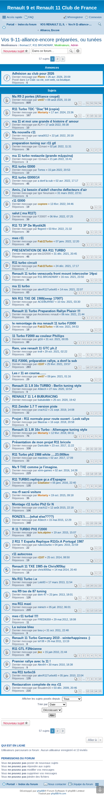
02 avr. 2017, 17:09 (62, 457)
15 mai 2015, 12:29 (60, 519)
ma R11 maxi (21, 604)
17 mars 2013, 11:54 (60, 582)
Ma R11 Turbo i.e (24, 579)
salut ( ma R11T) (24, 213)
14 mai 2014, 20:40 (65, 569)
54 (100, 103)
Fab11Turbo (45, 241)
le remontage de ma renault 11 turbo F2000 (44, 323)
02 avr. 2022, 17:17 (67, 180)
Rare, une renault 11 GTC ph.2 (34, 348)
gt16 (40, 339)
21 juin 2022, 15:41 (61, 159)
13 (87, 474)
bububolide (44, 399)
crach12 (42, 409)
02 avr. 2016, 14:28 (66, 470)
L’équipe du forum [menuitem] (82, 784)
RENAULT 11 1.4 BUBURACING (35, 396)
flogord (42, 228)
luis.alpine (44, 532)
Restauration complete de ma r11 (36, 684)
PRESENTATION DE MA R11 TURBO (39, 250)
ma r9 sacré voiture (26, 492)
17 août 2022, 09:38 (57, 124)
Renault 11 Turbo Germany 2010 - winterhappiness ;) (51, 638)
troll (40, 351)
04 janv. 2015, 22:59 (66, 544)
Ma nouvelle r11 (24, 132)
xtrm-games (45, 470)
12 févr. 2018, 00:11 (62, 432)
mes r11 (18, 238)
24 (100, 523)
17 (91, 367)
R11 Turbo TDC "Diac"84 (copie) (35, 109)
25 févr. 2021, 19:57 (58, 364)
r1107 (41, 364)
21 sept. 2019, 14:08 (62, 409)
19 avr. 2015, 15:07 (65, 532)
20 (87, 449)
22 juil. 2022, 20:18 (63, 135)
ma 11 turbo (21, 286)
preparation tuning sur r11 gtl (34, 143)
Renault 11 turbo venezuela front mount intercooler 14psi (54, 273)
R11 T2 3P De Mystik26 (29, 225)
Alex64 (42, 664)
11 (96, 116)
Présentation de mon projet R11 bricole (41, 442)
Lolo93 (41, 582)
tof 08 (41, 641)
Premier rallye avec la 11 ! (31, 661)
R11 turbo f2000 (23, 166)
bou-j (41, 630)
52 (91, 103)
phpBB (41, 790)
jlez (40, 652)
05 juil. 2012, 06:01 (60, 607)
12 (100, 116)
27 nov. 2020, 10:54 (60, 388)
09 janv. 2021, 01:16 (59, 376)
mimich (42, 607)
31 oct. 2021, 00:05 (57, 339)
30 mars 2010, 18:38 (61, 664)
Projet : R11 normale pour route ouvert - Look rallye (50, 419)
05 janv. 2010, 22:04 (71, 675)
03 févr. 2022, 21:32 (60, 228)
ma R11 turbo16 (23, 672)
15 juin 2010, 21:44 (56, 652)
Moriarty (43, 112)
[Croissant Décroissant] (52, 710)
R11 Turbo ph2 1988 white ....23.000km (40, 454)
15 (96, 474)
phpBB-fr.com (58, 793)
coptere (42, 203)
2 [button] (57, 58)
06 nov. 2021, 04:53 (67, 326)
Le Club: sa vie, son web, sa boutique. (48, 79)
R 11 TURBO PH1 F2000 (29, 529)
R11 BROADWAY (43, 45)
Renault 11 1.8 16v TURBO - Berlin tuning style (46, 385)
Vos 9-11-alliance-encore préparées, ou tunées (51, 39)
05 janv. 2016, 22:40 (64, 482)
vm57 (41, 99)
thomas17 (25, 45)
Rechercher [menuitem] (100, 25)
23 (100, 449)
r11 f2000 (18, 200)
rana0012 (43, 135)
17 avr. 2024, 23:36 (62, 112)
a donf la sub (45, 180)
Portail (10, 24)
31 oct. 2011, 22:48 (57, 630)
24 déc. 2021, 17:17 (67, 266)
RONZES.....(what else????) (33, 516)
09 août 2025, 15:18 (59, 99)
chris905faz (45, 569)
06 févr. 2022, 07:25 (61, 216)
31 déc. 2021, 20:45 (65, 253)
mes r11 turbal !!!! (25, 616)
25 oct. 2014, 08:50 (58, 557)
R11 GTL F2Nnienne (27, 649)
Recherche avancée (78, 51)
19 (100, 367)
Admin (74, 45)
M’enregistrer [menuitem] (75, 17)
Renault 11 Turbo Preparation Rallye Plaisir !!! (46, 311)
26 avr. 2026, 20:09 (59, 76)
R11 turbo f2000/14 (25, 177)
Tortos (41, 169)
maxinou (43, 457)
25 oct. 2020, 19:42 (64, 399)
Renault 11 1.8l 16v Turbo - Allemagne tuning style (49, 429)
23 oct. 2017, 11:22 (63, 445)
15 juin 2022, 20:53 (59, 169)
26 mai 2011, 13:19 (58, 641)
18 (96, 367)
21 (91, 449)
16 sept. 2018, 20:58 (62, 422)
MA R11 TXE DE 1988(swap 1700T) (37, 298)
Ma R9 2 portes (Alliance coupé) (35, 96)
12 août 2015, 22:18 (62, 507)
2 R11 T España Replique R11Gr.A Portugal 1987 (48, 541)
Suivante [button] (62, 59)
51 (87, 103)
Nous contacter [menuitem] (57, 784)
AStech (42, 388)
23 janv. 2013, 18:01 (61, 594)
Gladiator (44, 482)
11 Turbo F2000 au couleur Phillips (38, 336)
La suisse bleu (23, 627)
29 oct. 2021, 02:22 (56, 351)
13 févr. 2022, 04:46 (62, 203)
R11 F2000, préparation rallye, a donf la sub (44, 361)
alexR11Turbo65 (47, 289)
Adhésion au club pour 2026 (33, 73)
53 (96, 103)
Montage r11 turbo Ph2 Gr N (33, 504)
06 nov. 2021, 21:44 (72, 314)
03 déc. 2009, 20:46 (65, 687)
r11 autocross (22, 554)
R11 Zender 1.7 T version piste (34, 406)
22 (96, 449)
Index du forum (28, 784)
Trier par (42, 704)
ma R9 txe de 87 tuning (29, 591)
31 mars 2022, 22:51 (69, 193)
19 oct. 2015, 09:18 (62, 495)
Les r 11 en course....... (29, 373)
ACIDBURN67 (46, 301)
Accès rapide (14, 17)
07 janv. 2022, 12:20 (67, 241)
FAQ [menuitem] (31, 17)
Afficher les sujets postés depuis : (42, 698)
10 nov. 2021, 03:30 (68, 301)
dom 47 (42, 594)
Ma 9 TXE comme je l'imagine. (35, 467)
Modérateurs (61, 45)
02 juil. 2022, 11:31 (60, 146)
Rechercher (71, 51)
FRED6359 (44, 619)
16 (87, 367)
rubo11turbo (45, 544)
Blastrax (42, 422)
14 (91, 474)
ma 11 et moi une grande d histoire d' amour (45, 121)
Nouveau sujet (13, 51)
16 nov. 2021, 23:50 (72, 276)
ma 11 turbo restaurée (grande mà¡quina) (42, 156)
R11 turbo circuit (24, 263)
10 (91, 116)
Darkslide (43, 445)
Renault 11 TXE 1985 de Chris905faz (39, 566)
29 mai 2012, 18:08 (65, 619)
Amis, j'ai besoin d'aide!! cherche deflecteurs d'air (49, 190)
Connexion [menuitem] (95, 17)
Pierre (41, 76)
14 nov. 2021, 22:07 (71, 289)
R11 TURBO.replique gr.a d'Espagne (39, 479)
